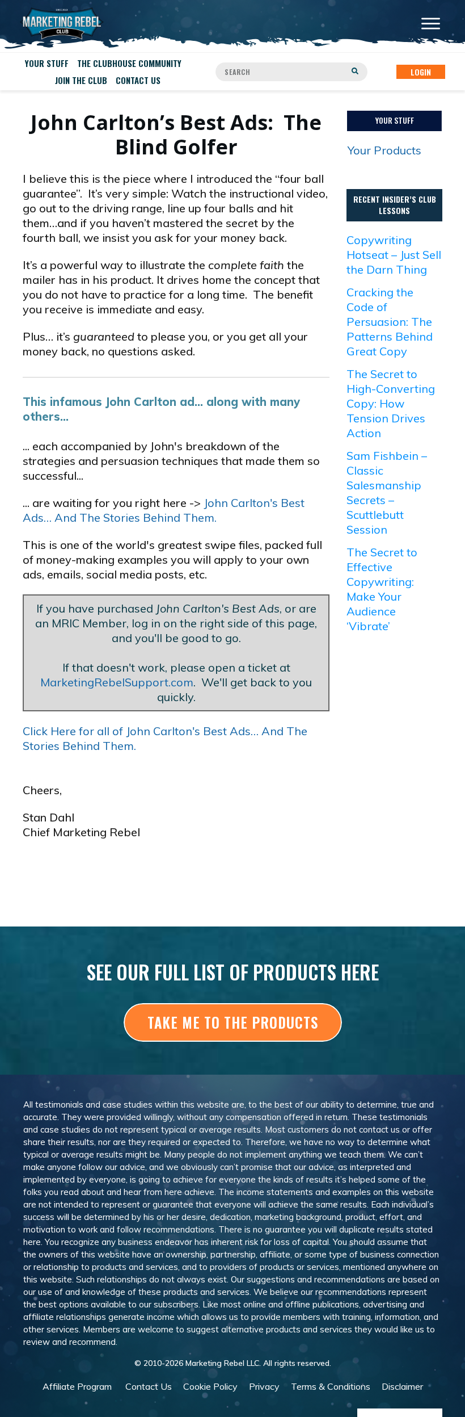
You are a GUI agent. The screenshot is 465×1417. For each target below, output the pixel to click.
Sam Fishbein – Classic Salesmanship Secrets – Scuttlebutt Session (386, 492)
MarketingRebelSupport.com (116, 682)
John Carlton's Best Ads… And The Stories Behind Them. (164, 510)
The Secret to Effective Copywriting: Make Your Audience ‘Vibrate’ (381, 589)
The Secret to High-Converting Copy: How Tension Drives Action (390, 403)
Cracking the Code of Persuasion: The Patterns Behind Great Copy (389, 321)
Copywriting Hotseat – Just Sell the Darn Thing (393, 254)
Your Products (384, 150)
